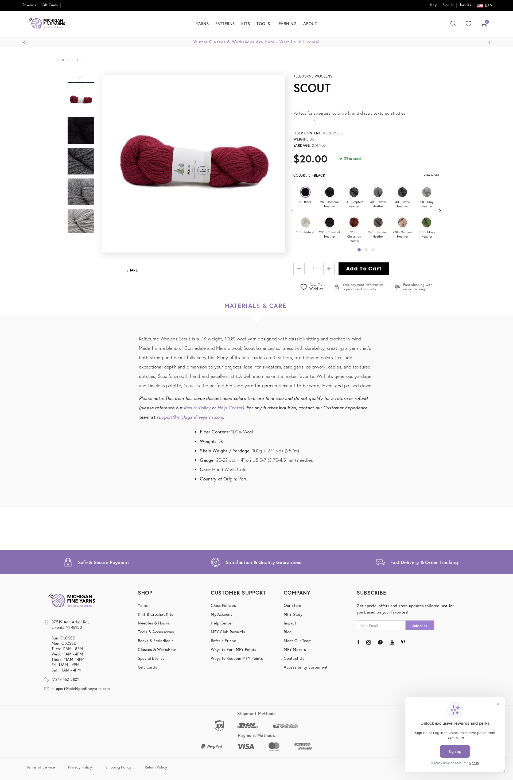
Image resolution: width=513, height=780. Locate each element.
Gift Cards (50, 5)
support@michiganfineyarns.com (190, 417)
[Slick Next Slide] (81, 235)
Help (433, 5)
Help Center (230, 408)
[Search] (453, 24)
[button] (305, 192)
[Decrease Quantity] (299, 268)
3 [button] (373, 249)
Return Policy (197, 408)
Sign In (448, 5)
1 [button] (359, 249)
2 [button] (366, 249)
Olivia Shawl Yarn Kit (455, 172)
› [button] (489, 41)
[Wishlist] (467, 23)
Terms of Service (41, 766)
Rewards (29, 5)
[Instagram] (368, 642)
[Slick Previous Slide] (81, 80)
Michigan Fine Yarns (455, 163)
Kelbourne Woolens (312, 76)
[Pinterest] (403, 642)
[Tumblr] (380, 642)
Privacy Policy (80, 766)
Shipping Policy (118, 766)
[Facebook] (358, 642)
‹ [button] (24, 41)
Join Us (465, 5)
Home (60, 60)
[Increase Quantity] (328, 268)
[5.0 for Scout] (366, 100)
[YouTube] (392, 642)
